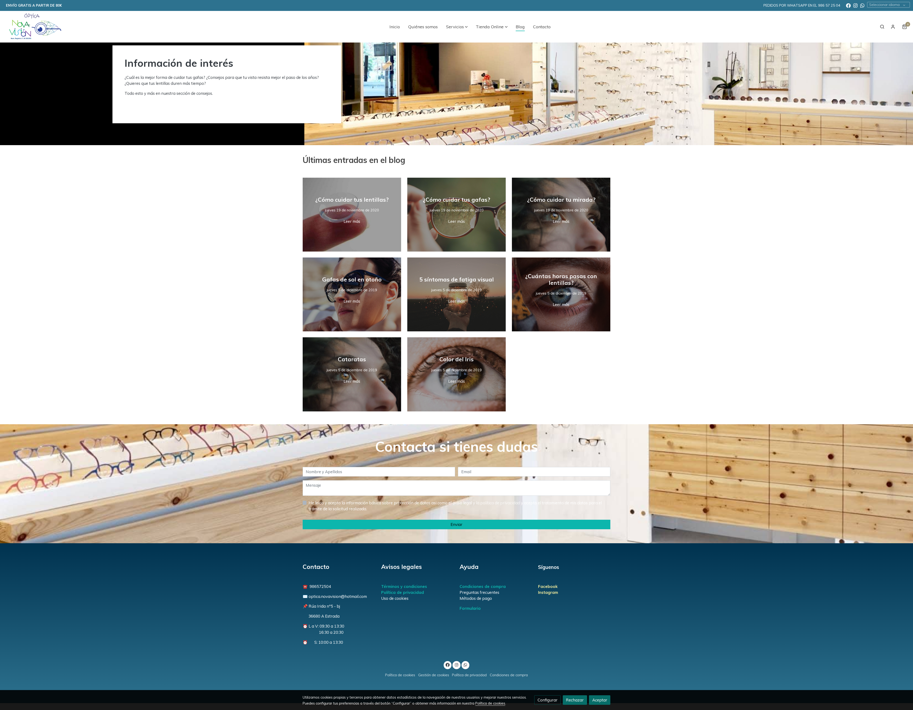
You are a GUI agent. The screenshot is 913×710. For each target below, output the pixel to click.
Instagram (548, 592)
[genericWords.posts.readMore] (352, 214)
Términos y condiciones (404, 586)
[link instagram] (855, 5)
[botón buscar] (882, 26)
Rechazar (575, 699)
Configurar (548, 699)
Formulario (470, 608)
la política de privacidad (498, 502)
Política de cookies (400, 675)
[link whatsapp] (862, 5)
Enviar (456, 524)
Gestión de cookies (433, 675)
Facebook (548, 586)
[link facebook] (848, 5)
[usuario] (893, 26)
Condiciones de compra (483, 586)
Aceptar (599, 699)
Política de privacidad (402, 592)
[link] (33, 27)
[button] (457, 26)
